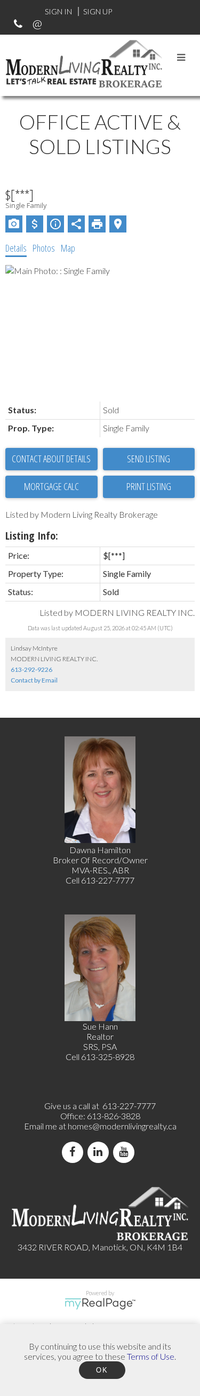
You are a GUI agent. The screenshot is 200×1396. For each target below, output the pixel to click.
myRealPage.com (100, 1303)
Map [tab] (68, 248)
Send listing (148, 458)
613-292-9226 (31, 669)
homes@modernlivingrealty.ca (122, 1126)
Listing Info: (31, 535)
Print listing (148, 486)
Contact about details (51, 458)
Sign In (58, 11)
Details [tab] (16, 248)
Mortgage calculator (51, 487)
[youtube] (126, 1152)
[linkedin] (100, 1152)
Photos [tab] (44, 248)
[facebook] (74, 1152)
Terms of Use (150, 1356)
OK (102, 1370)
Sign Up (97, 11)
